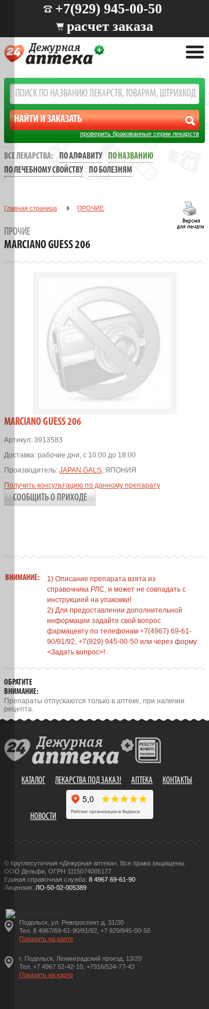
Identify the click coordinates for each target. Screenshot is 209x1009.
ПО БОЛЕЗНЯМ (110, 170)
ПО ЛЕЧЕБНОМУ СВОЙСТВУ (43, 170)
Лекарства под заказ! (88, 781)
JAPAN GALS (80, 470)
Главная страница (30, 208)
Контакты (177, 781)
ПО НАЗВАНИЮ (130, 156)
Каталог (33, 781)
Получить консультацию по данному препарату (82, 485)
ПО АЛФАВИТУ (80, 156)
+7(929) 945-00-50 (108, 8)
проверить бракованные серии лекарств (139, 133)
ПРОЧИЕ (90, 208)
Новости (43, 817)
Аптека (142, 781)
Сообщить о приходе (50, 498)
